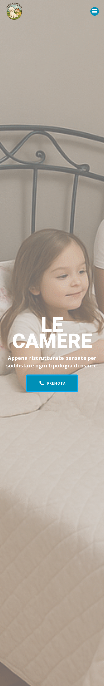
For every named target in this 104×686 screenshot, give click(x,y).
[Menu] (94, 11)
